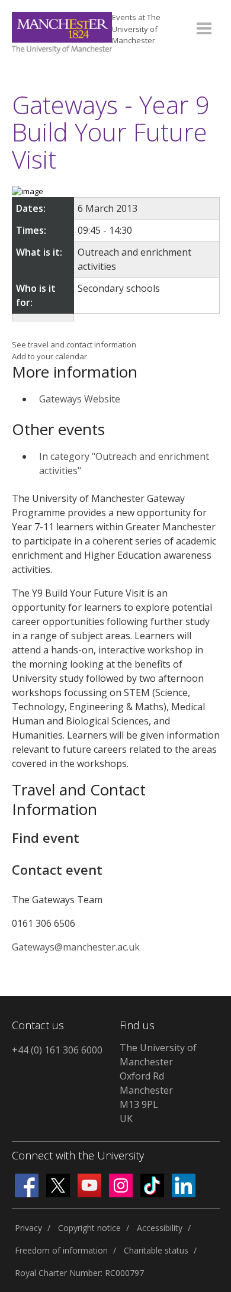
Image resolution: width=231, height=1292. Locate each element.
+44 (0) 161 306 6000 (57, 1049)
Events (136, 29)
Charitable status (156, 1250)
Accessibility (159, 1227)
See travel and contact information (74, 344)
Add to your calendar (49, 356)
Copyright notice (89, 1227)
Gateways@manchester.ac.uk (76, 946)
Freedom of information (61, 1250)
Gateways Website (79, 398)
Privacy (28, 1227)
